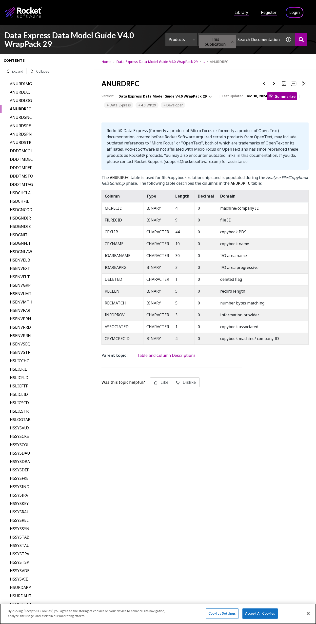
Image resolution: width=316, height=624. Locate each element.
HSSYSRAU (20, 512)
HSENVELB (20, 260)
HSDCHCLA (20, 193)
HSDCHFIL (19, 201)
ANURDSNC (21, 117)
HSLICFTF (19, 386)
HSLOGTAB (20, 419)
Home (106, 62)
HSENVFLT (20, 277)
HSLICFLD (19, 377)
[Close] (308, 613)
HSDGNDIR (20, 218)
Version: (107, 96)
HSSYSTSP (19, 562)
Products (177, 39)
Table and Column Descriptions (166, 355)
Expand (17, 71)
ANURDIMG (21, 83)
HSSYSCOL (19, 444)
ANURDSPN (21, 134)
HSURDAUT (21, 596)
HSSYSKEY (19, 503)
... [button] (204, 62)
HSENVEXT (20, 268)
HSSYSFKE (19, 478)
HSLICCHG (19, 360)
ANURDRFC (20, 109)
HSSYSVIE (19, 579)
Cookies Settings (222, 613)
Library (241, 12)
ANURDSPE (20, 125)
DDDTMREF (21, 167)
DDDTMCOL (21, 151)
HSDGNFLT (20, 243)
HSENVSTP (20, 352)
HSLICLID (19, 394)
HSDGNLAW (21, 251)
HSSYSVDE (19, 570)
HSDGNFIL (20, 235)
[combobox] (240, 39)
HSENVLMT (21, 293)
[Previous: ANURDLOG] (264, 83)
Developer (174, 105)
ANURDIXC (20, 92)
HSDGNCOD (21, 209)
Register (268, 12)
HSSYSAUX (19, 428)
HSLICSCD (19, 402)
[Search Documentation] (301, 39)
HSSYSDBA (20, 461)
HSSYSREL (19, 520)
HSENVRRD (20, 327)
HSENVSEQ (20, 344)
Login (294, 12)
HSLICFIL (18, 369)
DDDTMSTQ (21, 176)
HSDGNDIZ (20, 226)
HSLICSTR (19, 411)
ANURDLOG (21, 100)
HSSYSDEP (19, 470)
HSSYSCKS (19, 436)
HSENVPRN (20, 319)
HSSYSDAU (20, 453)
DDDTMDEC (21, 159)
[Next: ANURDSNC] (274, 83)
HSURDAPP (20, 587)
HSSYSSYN (19, 528)
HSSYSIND (19, 486)
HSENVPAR (20, 310)
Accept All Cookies (260, 613)
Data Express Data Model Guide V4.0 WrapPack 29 (157, 62)
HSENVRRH (20, 335)
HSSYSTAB (19, 537)
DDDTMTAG (21, 184)
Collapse (42, 71)
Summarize (285, 96)
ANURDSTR (20, 142)
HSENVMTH (21, 302)
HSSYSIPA (19, 495)
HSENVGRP (20, 285)
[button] (232, 42)
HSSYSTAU (20, 545)
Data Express (120, 105)
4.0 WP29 (148, 105)
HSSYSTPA (19, 554)
